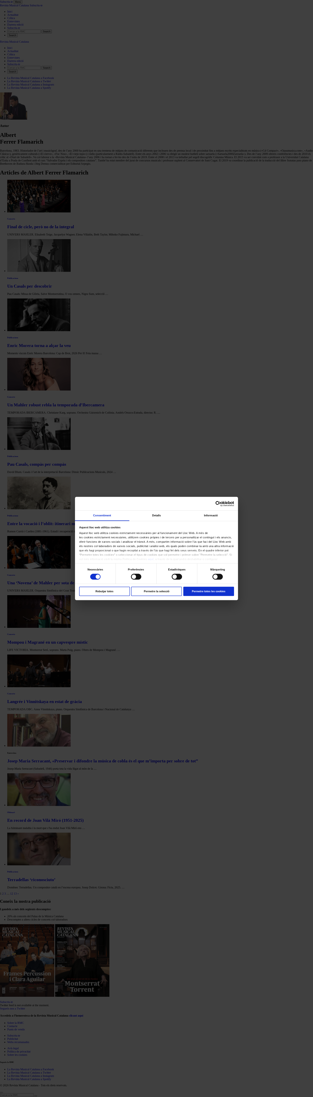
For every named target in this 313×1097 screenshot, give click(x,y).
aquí (151, 559)
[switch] (136, 577)
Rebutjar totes (104, 591)
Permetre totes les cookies (208, 591)
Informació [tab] (211, 515)
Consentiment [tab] (102, 515)
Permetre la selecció (156, 591)
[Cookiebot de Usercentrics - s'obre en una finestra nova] (218, 503)
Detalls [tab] (156, 515)
